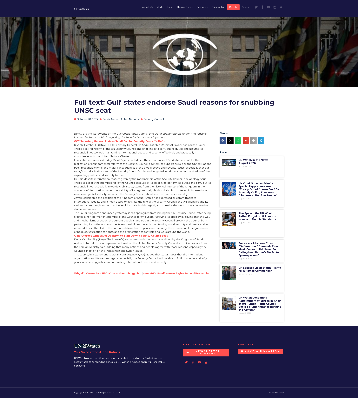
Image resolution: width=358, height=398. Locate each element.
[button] (281, 7)
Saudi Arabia (111, 119)
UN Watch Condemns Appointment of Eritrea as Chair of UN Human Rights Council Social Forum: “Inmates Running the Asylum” (260, 303)
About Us (147, 7)
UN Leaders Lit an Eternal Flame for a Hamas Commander (260, 269)
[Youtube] (268, 7)
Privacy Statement (276, 393)
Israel (170, 7)
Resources (202, 7)
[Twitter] (256, 7)
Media (160, 7)
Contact (246, 7)
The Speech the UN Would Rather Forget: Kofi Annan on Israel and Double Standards (258, 216)
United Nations (129, 119)
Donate (233, 7)
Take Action (218, 7)
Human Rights (185, 7)
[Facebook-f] (262, 7)
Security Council (154, 119)
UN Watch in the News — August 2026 (255, 162)
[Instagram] (274, 7)
